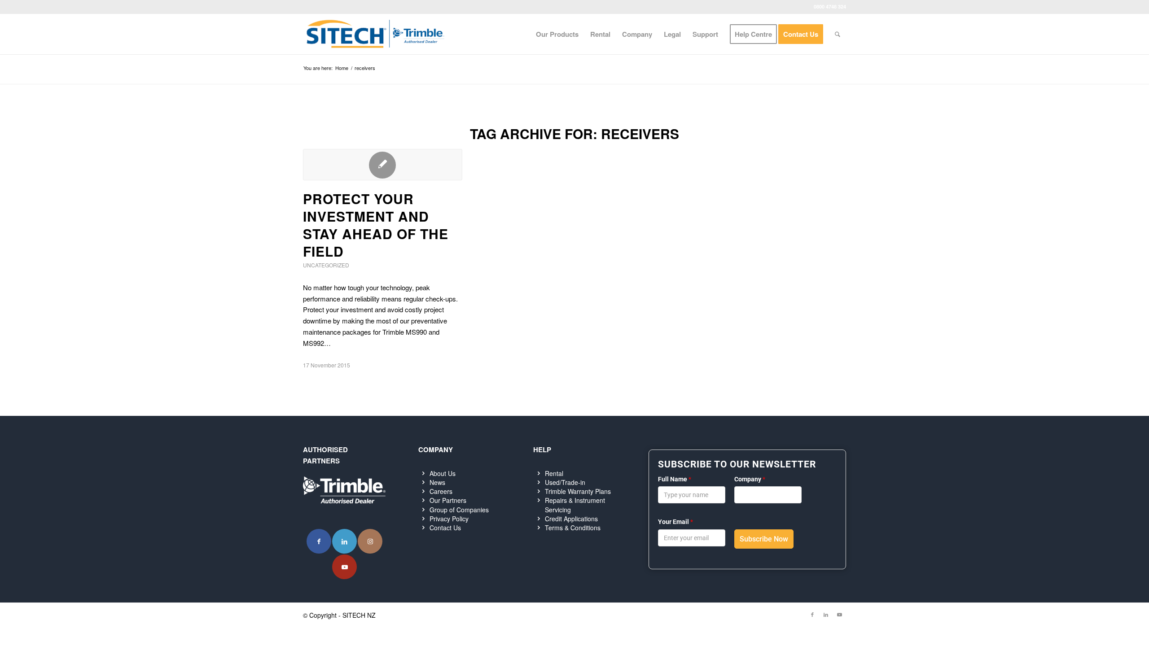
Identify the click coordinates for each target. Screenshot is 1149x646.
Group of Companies (459, 509)
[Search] (837, 34)
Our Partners (448, 500)
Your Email (675, 521)
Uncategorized (326, 265)
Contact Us (445, 527)
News (437, 482)
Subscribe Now (764, 539)
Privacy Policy (449, 518)
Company (749, 479)
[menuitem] (557, 34)
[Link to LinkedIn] (344, 541)
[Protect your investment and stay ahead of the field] (382, 164)
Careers (441, 491)
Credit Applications (571, 518)
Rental (554, 473)
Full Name (674, 479)
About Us (443, 473)
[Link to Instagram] (370, 541)
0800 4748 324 (830, 6)
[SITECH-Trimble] (375, 34)
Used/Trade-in (565, 482)
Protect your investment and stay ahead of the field (375, 225)
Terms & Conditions (573, 527)
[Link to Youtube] (344, 566)
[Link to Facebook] (319, 541)
